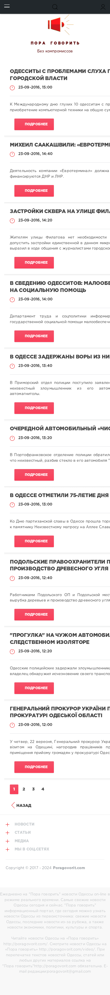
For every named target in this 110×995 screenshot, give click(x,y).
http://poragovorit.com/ (25, 944)
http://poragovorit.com (55, 966)
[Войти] (103, 7)
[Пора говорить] (55, 24)
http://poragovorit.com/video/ (67, 949)
